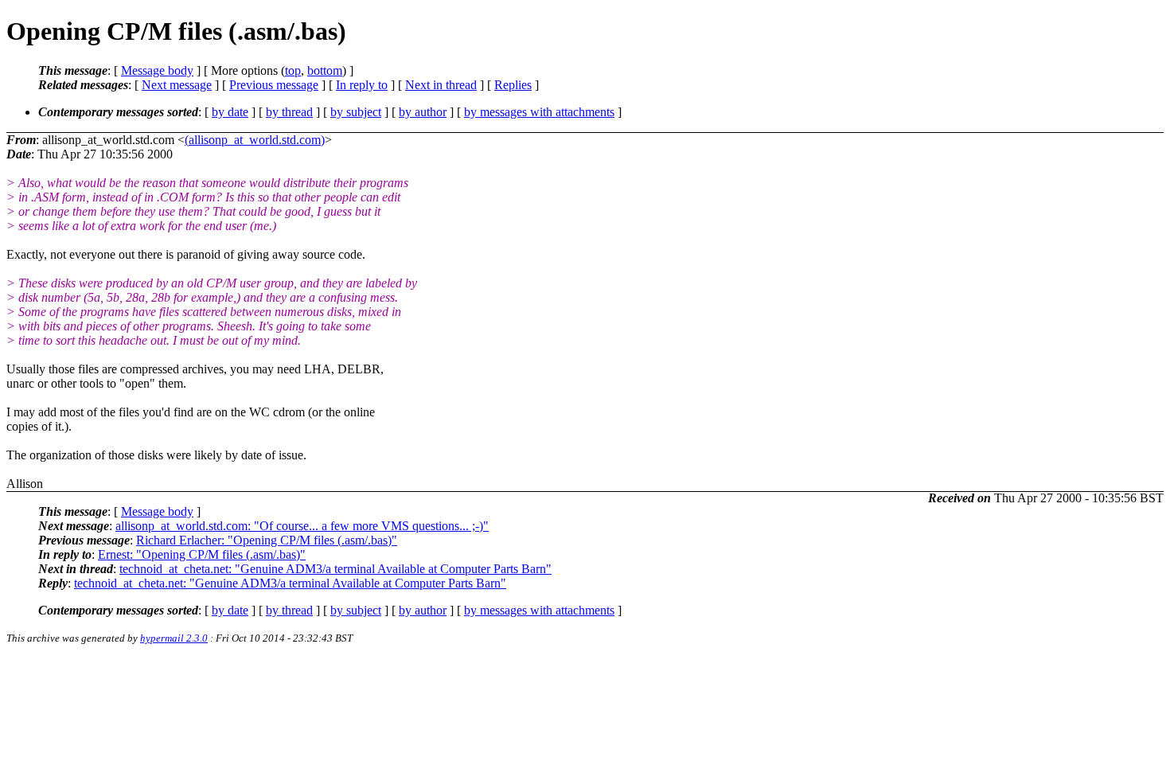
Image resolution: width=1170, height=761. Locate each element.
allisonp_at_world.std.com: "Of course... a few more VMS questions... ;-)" (302, 526)
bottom (324, 70)
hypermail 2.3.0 (174, 638)
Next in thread (441, 85)
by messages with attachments (539, 112)
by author (423, 112)
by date (230, 112)
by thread (289, 112)
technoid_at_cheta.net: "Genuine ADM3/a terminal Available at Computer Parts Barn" (335, 569)
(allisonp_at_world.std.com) (255, 139)
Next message (177, 85)
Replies (513, 85)
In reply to (362, 85)
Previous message (273, 85)
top (293, 70)
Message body (157, 70)
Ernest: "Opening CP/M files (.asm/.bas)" (202, 554)
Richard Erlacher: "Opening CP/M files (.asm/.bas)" (266, 540)
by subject (355, 112)
